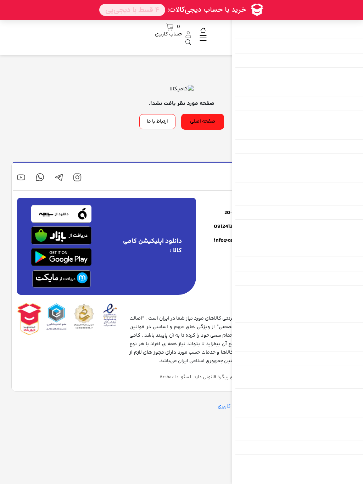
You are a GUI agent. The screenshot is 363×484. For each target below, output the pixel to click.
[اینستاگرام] (77, 177)
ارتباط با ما (157, 121)
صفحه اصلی (202, 121)
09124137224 (229, 227)
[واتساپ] (40, 177)
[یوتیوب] (21, 177)
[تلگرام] (59, 177)
